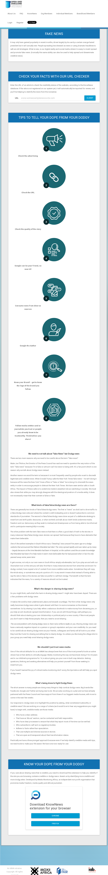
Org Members (46, 14)
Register (20, 23)
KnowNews (32, 14)
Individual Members (64, 14)
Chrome (55, 816)
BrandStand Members (86, 14)
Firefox (55, 823)
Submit (90, 98)
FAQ (21, 14)
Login (10, 23)
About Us (11, 14)
